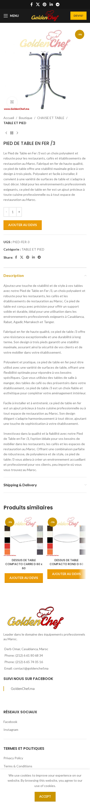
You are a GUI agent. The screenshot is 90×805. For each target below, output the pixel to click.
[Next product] (17, 133)
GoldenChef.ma (23, 688)
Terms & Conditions (17, 766)
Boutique (25, 118)
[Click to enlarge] (12, 102)
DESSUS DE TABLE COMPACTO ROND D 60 (66, 562)
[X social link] (37, 4)
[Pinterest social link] (44, 4)
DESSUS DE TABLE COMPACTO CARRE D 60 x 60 (23, 564)
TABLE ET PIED (14, 123)
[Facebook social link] (31, 4)
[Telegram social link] (57, 4)
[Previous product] (6, 133)
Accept (45, 796)
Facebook (10, 722)
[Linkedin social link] (51, 4)
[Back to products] (12, 133)
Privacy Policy (13, 758)
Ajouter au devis (22, 225)
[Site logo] (45, 15)
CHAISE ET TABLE (50, 118)
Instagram (10, 730)
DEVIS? (78, 15)
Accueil (8, 118)
